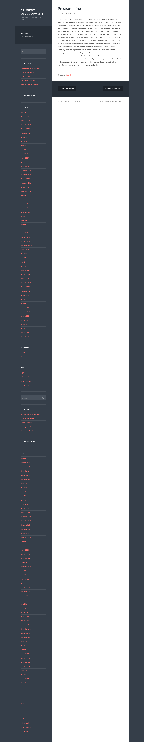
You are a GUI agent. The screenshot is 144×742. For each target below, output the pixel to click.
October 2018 (25, 179)
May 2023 (24, 112)
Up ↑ (121, 101)
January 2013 (25, 316)
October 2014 (25, 241)
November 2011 (26, 337)
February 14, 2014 (65, 13)
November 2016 (26, 191)
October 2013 (25, 287)
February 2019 (25, 162)
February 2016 (25, 208)
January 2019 (25, 166)
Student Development (32, 12)
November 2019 (26, 125)
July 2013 (24, 299)
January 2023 (25, 121)
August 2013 (25, 295)
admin (77, 13)
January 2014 (25, 278)
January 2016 (25, 212)
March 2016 (25, 204)
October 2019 (25, 129)
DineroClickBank (26, 76)
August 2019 (25, 137)
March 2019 (25, 158)
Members (24, 33)
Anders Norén (111, 101)
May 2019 (24, 150)
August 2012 (25, 324)
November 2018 (26, 175)
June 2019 (24, 145)
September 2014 (26, 245)
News (22, 357)
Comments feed (26, 381)
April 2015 (24, 229)
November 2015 (26, 220)
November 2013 (26, 283)
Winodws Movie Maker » (113, 89)
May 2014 (24, 262)
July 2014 (24, 253)
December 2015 (26, 216)
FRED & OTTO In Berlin (28, 72)
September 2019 (26, 133)
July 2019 (24, 141)
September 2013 (26, 291)
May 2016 (24, 195)
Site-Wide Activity (27, 37)
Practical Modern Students (29, 85)
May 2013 (24, 303)
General (23, 353)
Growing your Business (28, 80)
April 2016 (24, 199)
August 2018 (25, 187)
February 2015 (25, 237)
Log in (22, 373)
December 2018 (26, 170)
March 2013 (25, 308)
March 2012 (25, 332)
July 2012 (24, 328)
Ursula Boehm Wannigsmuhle (30, 68)
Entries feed (25, 377)
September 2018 (26, 183)
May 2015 (24, 224)
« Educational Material (67, 89)
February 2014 (25, 274)
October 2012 (25, 320)
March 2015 (25, 233)
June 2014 (24, 258)
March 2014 (25, 270)
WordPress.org (25, 385)
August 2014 (25, 249)
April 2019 (24, 154)
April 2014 (24, 266)
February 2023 (25, 116)
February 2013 (25, 312)
